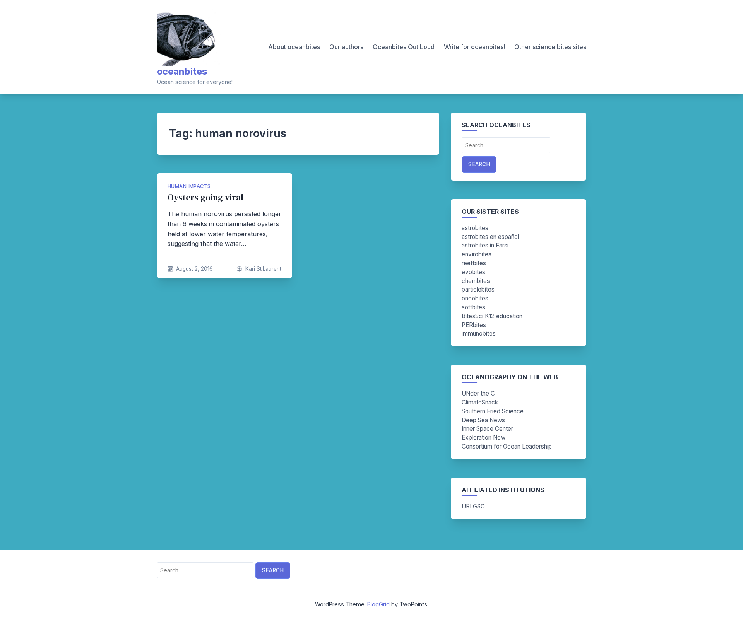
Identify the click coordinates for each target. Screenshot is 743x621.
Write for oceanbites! (474, 47)
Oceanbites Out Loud (404, 47)
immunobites (479, 333)
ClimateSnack (480, 402)
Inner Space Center (487, 428)
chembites (476, 281)
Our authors (346, 47)
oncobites (475, 298)
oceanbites (182, 71)
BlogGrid (378, 604)
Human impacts (189, 186)
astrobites (475, 228)
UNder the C (478, 393)
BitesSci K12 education (492, 316)
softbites (473, 307)
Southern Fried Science (493, 411)
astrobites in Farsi (485, 245)
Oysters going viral (205, 197)
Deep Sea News (483, 420)
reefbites (474, 263)
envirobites (476, 254)
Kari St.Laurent (263, 269)
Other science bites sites (550, 47)
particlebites (478, 289)
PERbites (474, 325)
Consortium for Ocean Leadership (507, 446)
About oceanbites (294, 47)
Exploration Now (483, 437)
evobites (473, 272)
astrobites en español (490, 237)
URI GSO (473, 506)
